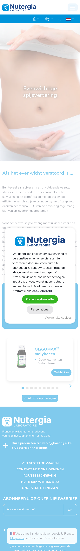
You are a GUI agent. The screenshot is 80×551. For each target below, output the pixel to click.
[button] (36, 19)
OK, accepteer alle (40, 299)
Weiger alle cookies (58, 318)
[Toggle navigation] (73, 7)
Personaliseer (40, 309)
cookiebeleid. (42, 291)
